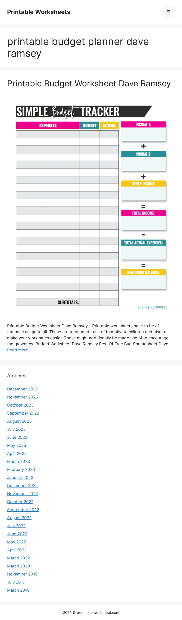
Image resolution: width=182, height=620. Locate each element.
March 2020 (18, 566)
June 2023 (17, 437)
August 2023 (19, 421)
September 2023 (23, 413)
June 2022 (17, 533)
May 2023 (16, 445)
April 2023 (17, 453)
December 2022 (22, 485)
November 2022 (22, 493)
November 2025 (22, 397)
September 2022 (23, 509)
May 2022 (16, 542)
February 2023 (21, 469)
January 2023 (20, 477)
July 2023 (16, 429)
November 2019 (22, 574)
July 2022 (16, 525)
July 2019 (16, 582)
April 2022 (17, 550)
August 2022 (19, 517)
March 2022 (18, 558)
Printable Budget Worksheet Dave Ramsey (89, 83)
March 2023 (18, 461)
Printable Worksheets (38, 11)
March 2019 (18, 590)
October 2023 (20, 405)
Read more (17, 350)
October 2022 (20, 501)
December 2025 (22, 389)
